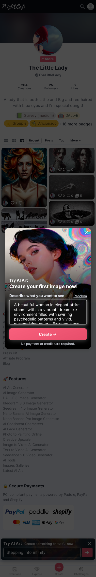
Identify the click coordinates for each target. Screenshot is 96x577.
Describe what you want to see (36, 295)
